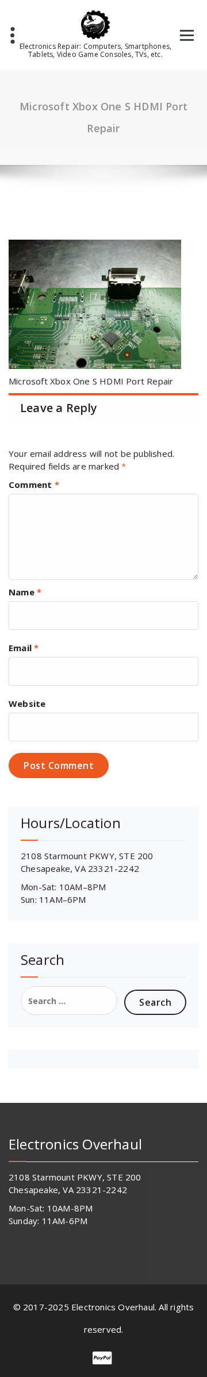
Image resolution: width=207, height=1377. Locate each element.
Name (25, 592)
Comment (34, 484)
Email (24, 647)
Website (27, 703)
